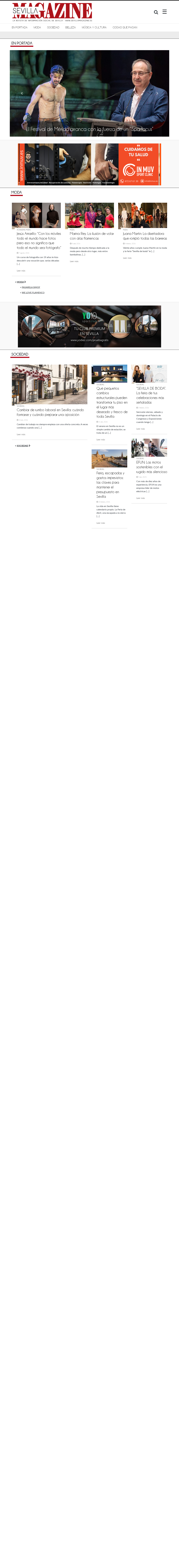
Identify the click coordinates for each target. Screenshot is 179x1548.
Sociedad (53, 27)
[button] (156, 13)
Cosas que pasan (125, 27)
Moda (37, 27)
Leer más (21, 271)
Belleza (70, 27)
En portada (20, 27)
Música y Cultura (94, 27)
